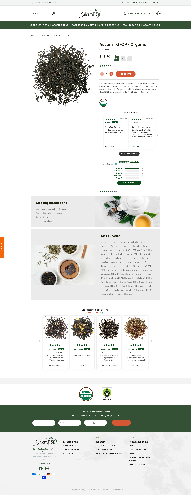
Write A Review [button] (129, 183)
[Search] (53, 13)
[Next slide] (157, 136)
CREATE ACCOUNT (143, 13)
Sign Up (121, 423)
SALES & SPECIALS (71, 454)
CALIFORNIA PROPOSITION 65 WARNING (140, 459)
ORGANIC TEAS (69, 446)
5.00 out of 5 (134, 162)
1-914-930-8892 (130, 3)
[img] (110, 119)
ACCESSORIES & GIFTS (72, 450)
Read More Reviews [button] (129, 154)
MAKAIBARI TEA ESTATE (105, 446)
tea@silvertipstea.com (149, 3)
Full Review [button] (109, 146)
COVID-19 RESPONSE (136, 464)
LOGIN (130, 13)
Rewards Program (104, 450)
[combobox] (43, 13)
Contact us (44, 464)
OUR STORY (100, 442)
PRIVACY (131, 454)
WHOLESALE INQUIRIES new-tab (109, 454)
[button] (104, 66)
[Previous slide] (101, 136)
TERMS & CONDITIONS (137, 450)
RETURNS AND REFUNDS (138, 442)
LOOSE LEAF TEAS (70, 442)
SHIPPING (132, 446)
